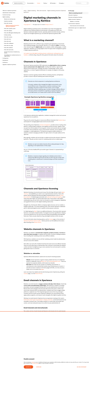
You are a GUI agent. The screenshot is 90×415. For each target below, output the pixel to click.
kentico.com (44, 261)
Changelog (61, 3)
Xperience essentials (8, 21)
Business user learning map (9, 19)
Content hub (61, 120)
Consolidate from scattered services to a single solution (12, 55)
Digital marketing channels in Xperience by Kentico (12, 26)
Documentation (30, 3)
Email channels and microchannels (77, 25)
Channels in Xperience (72, 15)
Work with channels (8, 23)
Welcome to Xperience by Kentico (9, 10)
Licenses (51, 219)
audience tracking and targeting (54, 197)
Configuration (5, 58)
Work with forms (7, 39)
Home (25, 10)
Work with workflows (8, 47)
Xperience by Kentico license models (32, 220)
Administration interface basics (9, 12)
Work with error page (8, 45)
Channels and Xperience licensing (75, 17)
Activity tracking (7, 34)
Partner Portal (37, 222)
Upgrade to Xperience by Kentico (9, 64)
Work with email (7, 41)
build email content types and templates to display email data (38, 299)
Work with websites (8, 30)
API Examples (53, 3)
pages (42, 269)
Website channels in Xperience (74, 19)
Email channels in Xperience (74, 23)
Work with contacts (8, 37)
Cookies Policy (35, 363)
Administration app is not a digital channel (77, 27)
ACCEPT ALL (28, 366)
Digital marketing (6, 16)
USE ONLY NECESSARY (81, 366)
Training (45, 3)
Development (5, 60)
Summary (70, 29)
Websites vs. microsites (74, 21)
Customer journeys (6, 14)
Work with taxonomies (8, 49)
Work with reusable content (9, 28)
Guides (38, 3)
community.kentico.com (54, 261)
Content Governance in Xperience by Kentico (12, 52)
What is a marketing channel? (75, 13)
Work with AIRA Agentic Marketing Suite (12, 32)
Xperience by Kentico (18, 3)
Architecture (5, 62)
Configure (38, 366)
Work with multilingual (8, 43)
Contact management (45, 124)
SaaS (35, 211)
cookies (32, 362)
